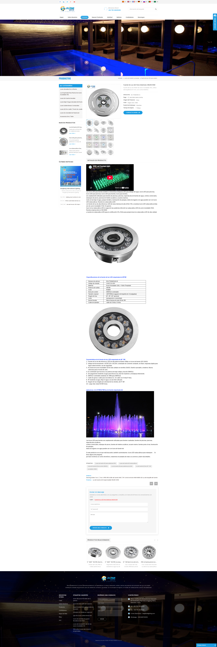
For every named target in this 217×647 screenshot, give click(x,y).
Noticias (119, 17)
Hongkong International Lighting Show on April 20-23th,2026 (70, 188)
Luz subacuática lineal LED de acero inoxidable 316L (75, 148)
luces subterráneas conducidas (69, 106)
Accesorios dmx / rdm (67, 117)
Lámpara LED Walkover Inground (82, 612)
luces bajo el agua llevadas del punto (71, 102)
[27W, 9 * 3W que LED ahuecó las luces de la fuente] (149, 552)
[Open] (215, 22)
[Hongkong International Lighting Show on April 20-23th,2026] (70, 176)
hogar (62, 17)
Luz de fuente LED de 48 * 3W (143, 466)
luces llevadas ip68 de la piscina (82, 604)
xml (60, 620)
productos (84, 17)
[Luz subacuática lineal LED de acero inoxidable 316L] (63, 152)
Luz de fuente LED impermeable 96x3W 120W (75, 127)
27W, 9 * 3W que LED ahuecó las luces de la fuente (149, 562)
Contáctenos (130, 17)
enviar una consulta (100, 528)
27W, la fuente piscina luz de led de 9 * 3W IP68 (131, 562)
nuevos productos (97, 17)
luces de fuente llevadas (131, 78)
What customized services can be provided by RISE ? (78, 201)
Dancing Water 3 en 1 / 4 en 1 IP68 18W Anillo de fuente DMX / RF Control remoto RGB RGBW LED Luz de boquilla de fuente (121, 478)
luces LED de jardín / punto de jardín (71, 109)
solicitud (109, 17)
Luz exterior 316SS (92, 469)
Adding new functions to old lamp (74, 197)
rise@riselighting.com (148, 614)
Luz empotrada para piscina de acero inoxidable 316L (71, 94)
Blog (60, 617)
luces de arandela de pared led (69, 113)
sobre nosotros (72, 17)
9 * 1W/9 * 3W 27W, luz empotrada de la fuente (95, 562)
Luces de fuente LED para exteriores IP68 (105, 463)
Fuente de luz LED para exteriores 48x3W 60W (106, 500)
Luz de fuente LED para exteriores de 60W (121, 466)
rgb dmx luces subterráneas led (82, 616)
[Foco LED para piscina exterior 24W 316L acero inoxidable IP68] (63, 141)
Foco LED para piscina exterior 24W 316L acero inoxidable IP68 (75, 138)
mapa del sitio (63, 614)
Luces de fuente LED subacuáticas (128, 463)
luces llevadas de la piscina (68, 89)
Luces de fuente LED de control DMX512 (98, 466)
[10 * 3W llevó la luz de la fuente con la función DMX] (113, 552)
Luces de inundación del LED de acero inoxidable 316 (82, 625)
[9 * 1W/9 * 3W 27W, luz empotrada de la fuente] (95, 552)
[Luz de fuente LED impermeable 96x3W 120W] (63, 131)
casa (60, 601)
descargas (141, 17)
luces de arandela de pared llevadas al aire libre (81, 620)
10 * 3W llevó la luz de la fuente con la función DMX (113, 562)
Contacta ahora (132, 113)
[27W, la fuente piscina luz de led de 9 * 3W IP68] (131, 552)
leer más (71, 133)
